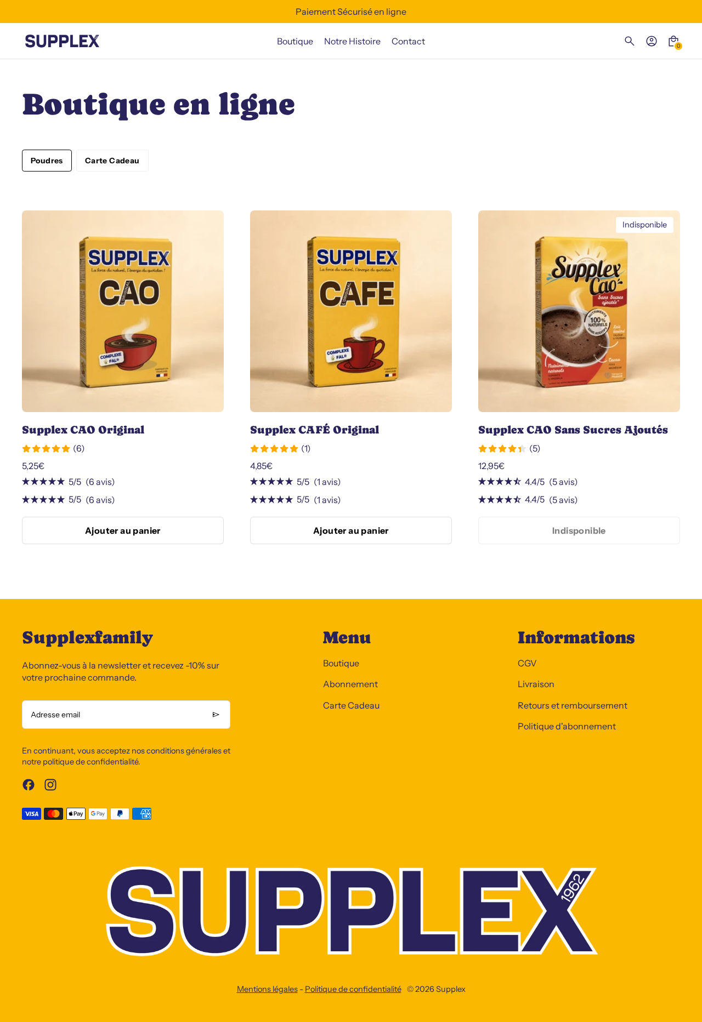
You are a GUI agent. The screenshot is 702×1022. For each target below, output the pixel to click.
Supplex (451, 989)
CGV (527, 663)
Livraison (536, 683)
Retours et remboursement (572, 705)
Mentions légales (267, 989)
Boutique (341, 663)
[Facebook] (28, 784)
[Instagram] (50, 784)
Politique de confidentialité (353, 989)
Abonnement (350, 683)
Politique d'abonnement (567, 726)
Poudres (47, 160)
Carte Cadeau (112, 160)
